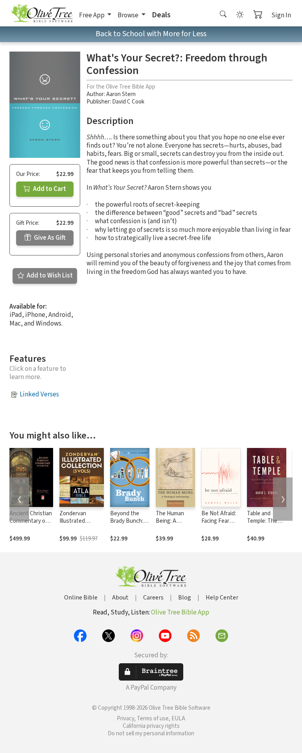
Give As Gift (49, 237)
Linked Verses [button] (39, 394)
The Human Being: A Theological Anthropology (173, 524)
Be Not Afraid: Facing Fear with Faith (218, 521)
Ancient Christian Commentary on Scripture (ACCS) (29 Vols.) (30, 524)
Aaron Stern (121, 94)
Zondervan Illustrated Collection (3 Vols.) (74, 524)
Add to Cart (49, 189)
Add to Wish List (49, 275)
